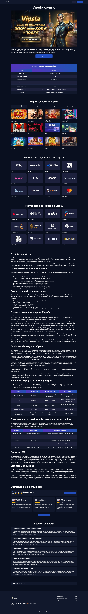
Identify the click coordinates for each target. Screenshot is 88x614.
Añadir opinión (70, 492)
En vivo (34, 106)
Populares (18, 106)
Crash (51, 106)
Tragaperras (68, 106)
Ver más (44, 514)
